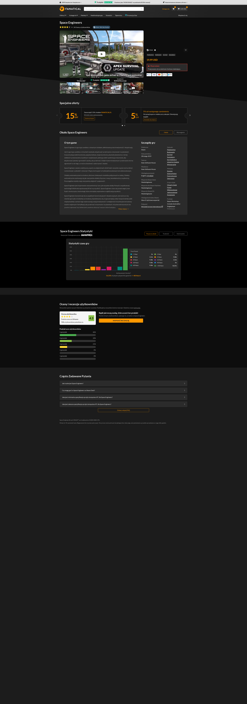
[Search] (142, 9)
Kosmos (170, 171)
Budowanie (158, 55)
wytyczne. (137, 308)
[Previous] (57, 115)
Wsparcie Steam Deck (148, 180)
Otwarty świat (172, 185)
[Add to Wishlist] (185, 50)
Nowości (109, 15)
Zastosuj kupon (89, 118)
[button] (70, 2)
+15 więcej (149, 176)
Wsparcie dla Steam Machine (150, 185)
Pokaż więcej (122, 209)
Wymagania (181, 132)
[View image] (70, 88)
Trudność (166, 234)
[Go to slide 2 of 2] (125, 125)
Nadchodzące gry (97, 15)
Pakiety (83, 15)
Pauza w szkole (151, 234)
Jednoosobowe (172, 192)
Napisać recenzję (121, 321)
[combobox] (123, 9)
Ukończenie (181, 234)
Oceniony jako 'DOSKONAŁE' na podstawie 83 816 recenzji (132, 2)
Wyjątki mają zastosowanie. (93, 115)
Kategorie (72, 15)
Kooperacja (171, 195)
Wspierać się (182, 15)
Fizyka (169, 187)
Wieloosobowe (172, 190)
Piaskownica (150, 55)
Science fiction (172, 173)
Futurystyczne (172, 176)
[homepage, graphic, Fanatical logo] (70, 8)
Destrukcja (170, 178)
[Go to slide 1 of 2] (122, 125)
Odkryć (62, 15)
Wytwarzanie (171, 164)
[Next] (189, 115)
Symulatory (172, 55)
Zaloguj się (165, 9)
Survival (165, 55)
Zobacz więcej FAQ (123, 410)
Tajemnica (118, 15)
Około (166, 132)
